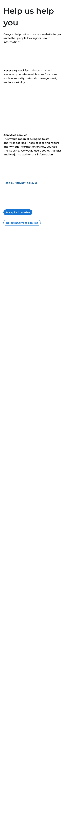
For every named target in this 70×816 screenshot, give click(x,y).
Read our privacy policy (18, 182)
